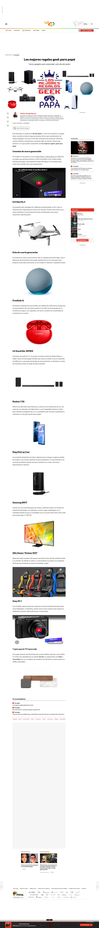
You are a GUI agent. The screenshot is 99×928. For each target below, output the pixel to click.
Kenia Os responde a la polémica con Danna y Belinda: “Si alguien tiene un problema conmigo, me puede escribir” (81, 177)
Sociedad (15, 719)
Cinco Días (52, 894)
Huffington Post (34, 894)
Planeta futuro (70, 894)
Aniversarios (50, 719)
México (85, 24)
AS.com (66, 892)
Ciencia (20, 719)
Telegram (7, 125)
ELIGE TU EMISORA (85, 924)
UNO (42, 894)
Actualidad (17, 30)
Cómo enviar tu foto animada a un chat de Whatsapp (29, 865)
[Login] (91, 24)
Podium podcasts (46, 897)
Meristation (73, 897)
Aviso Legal (15, 888)
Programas (28, 30)
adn (71, 892)
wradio (47, 894)
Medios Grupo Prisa (18, 897)
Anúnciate (84, 888)
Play (49, 925)
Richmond (31, 897)
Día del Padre (26, 719)
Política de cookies (24, 888)
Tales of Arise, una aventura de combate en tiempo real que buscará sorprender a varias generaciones (48, 867)
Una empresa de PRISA (18, 893)
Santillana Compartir (55, 892)
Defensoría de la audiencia (44, 888)
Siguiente (58, 925)
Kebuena (75, 894)
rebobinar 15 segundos (44, 925)
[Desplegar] (49, 920)
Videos (43, 30)
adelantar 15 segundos (54, 925)
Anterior (41, 925)
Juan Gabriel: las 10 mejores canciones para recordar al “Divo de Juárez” (81, 168)
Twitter (7, 117)
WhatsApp (7, 121)
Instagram (48, 878)
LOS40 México (49, 24)
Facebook (7, 113)
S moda (59, 897)
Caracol (77, 892)
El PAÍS (32, 892)
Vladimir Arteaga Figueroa (28, 113)
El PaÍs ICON (53, 897)
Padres (32, 719)
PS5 (59, 157)
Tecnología (16, 55)
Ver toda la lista (81, 240)
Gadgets (56, 719)
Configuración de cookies (74, 888)
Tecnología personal (64, 719)
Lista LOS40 (8, 30)
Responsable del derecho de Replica (59, 888)
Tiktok (42, 878)
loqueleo (66, 897)
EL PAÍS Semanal (64, 894)
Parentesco (38, 719)
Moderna (38, 897)
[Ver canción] (74, 214)
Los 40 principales (39, 892)
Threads (57, 878)
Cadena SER (61, 892)
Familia (44, 719)
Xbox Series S (51, 157)
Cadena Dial (59, 894)
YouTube (45, 878)
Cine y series (36, 30)
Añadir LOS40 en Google (22, 128)
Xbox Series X (41, 157)
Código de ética (33, 888)
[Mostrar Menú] (7, 23)
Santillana (46, 892)
